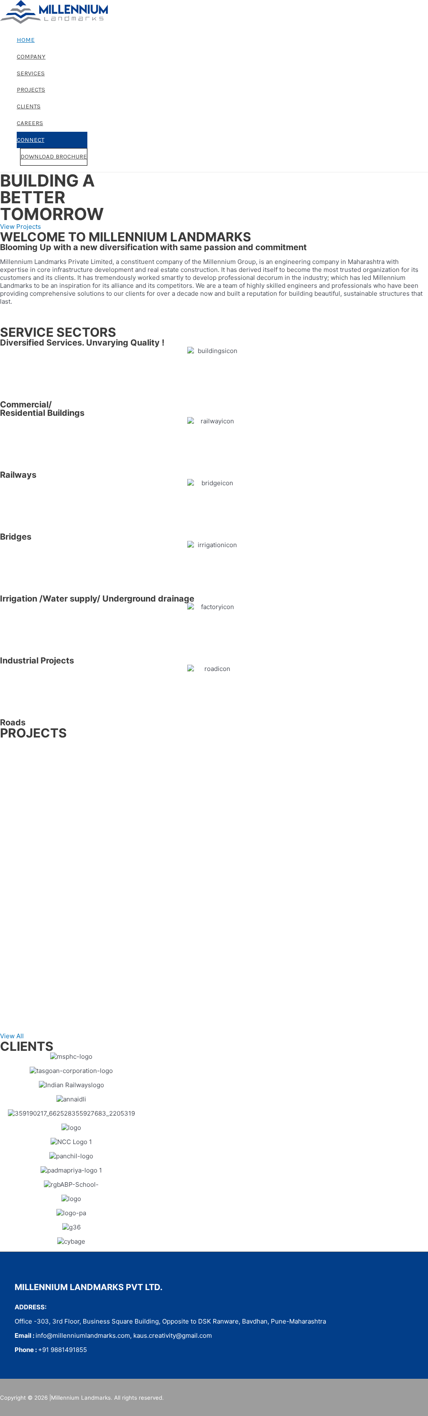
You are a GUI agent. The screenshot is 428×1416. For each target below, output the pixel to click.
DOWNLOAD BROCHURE (53, 156)
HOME (26, 40)
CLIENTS (29, 106)
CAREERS (30, 123)
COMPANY (31, 56)
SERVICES (31, 73)
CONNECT (30, 139)
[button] (20, 226)
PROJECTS (31, 89)
